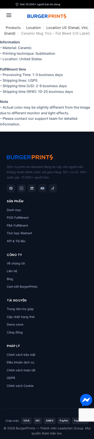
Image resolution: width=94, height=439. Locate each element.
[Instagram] (21, 188)
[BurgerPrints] (47, 16)
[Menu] (8, 15)
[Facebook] (11, 188)
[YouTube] (42, 188)
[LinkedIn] (32, 188)
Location (33, 27)
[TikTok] (53, 188)
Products (13, 27)
